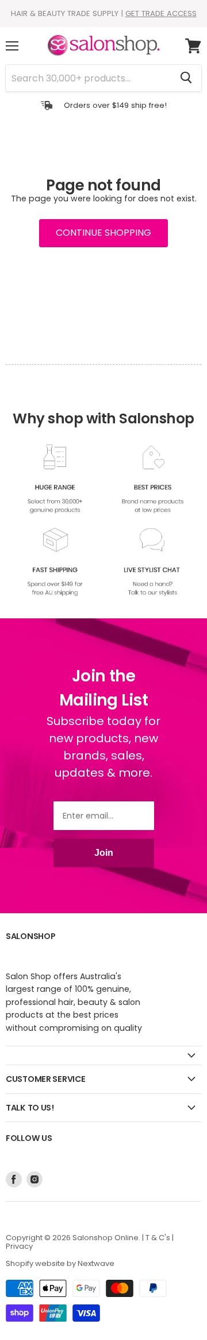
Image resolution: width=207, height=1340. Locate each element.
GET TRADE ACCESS (161, 13)
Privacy (19, 1246)
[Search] (186, 78)
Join (103, 853)
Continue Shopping (103, 232)
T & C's (157, 1237)
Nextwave (96, 1263)
